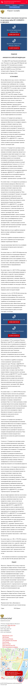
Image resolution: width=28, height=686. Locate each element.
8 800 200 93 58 (11, 625)
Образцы (15, 5)
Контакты (21, 5)
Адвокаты (7, 5)
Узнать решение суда (14, 7)
